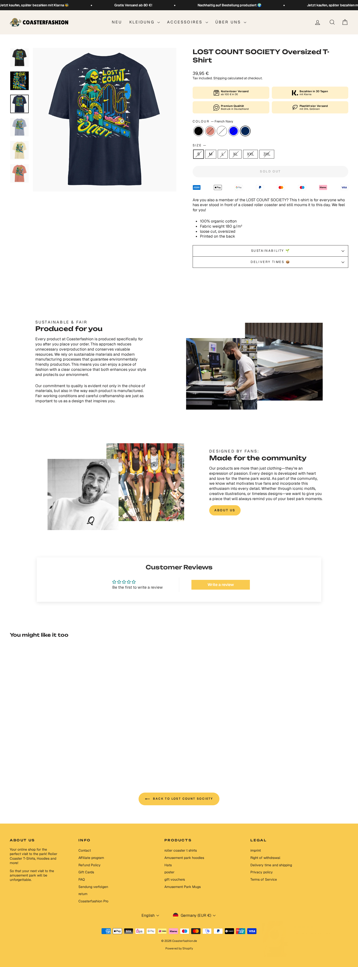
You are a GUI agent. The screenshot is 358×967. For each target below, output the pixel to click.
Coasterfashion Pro (93, 901)
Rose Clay (210, 131)
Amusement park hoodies (184, 858)
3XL (266, 154)
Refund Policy (89, 865)
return (82, 894)
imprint (255, 850)
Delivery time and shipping (271, 865)
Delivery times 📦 (270, 262)
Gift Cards (86, 872)
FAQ (81, 879)
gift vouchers (174, 879)
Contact (84, 850)
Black (198, 131)
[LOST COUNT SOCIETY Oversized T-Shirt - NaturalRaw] (50, 751)
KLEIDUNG (142, 22)
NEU (117, 22)
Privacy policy (261, 872)
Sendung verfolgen (93, 887)
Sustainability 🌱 (270, 251)
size (199, 145)
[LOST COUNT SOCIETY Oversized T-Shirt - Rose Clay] (43, 751)
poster (169, 872)
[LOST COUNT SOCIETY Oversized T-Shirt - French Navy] (63, 751)
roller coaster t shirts (180, 850)
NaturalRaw (222, 131)
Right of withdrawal (265, 858)
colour (213, 121)
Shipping (220, 78)
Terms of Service (263, 879)
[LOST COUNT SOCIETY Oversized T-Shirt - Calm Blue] (56, 751)
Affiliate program (91, 858)
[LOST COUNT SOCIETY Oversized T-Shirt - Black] (37, 751)
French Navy (245, 131)
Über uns (229, 22)
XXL (250, 154)
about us (225, 510)
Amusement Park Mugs (182, 887)
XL (235, 154)
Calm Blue (233, 131)
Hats (168, 865)
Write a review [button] (220, 584)
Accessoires (185, 22)
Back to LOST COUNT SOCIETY (182, 799)
